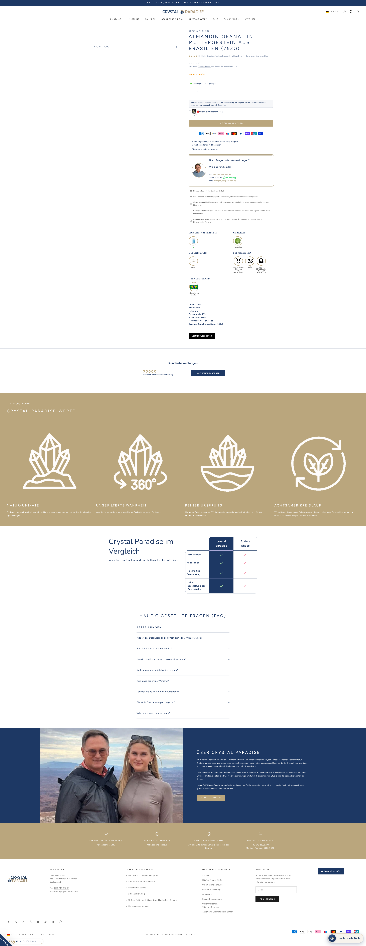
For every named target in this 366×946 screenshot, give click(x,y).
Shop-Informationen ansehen (205, 149)
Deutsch (46, 935)
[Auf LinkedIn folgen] (52, 921)
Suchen (205, 875)
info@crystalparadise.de (225, 180)
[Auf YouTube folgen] (38, 921)
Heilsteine (133, 19)
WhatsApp (231, 177)
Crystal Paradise (199, 31)
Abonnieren (267, 899)
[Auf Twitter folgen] (15, 921)
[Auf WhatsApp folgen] (60, 921)
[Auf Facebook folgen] (8, 921)
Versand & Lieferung (211, 889)
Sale (215, 19)
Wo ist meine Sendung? (212, 884)
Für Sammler (231, 19)
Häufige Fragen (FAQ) (212, 880)
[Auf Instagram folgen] (23, 921)
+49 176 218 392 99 (222, 174)
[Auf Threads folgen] (30, 921)
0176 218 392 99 (61, 888)
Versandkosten (204, 66)
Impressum (207, 894)
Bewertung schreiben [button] (208, 373)
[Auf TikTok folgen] (45, 921)
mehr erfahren (211, 797)
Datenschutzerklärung (212, 899)
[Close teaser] (13, 942)
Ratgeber (250, 19)
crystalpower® (198, 19)
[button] (6, 939)
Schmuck (150, 19)
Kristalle (115, 19)
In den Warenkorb (231, 123)
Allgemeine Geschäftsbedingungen (217, 911)
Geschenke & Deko (172, 19)
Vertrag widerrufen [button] (202, 335)
